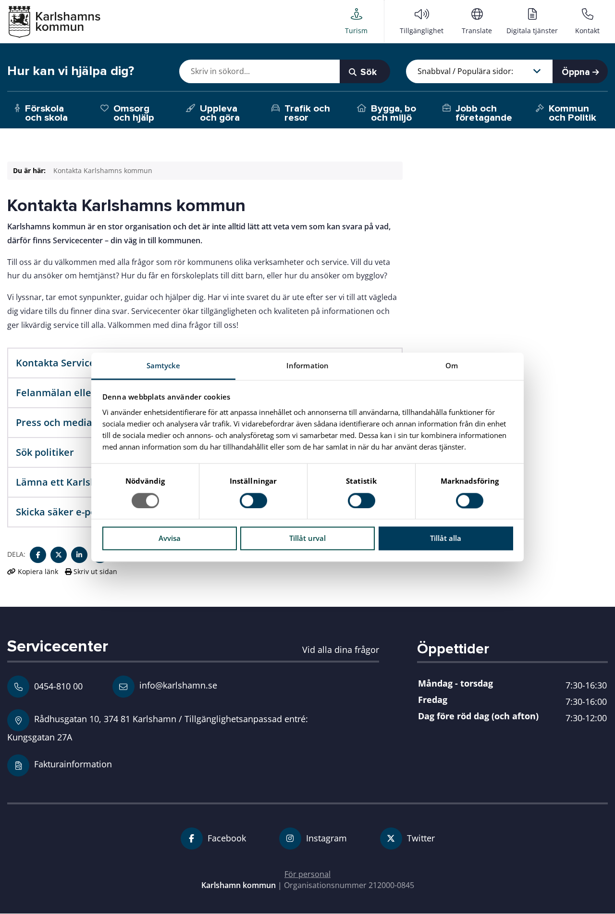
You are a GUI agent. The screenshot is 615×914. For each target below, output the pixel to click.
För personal (307, 874)
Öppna (577, 72)
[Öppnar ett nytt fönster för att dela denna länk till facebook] (38, 555)
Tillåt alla (445, 538)
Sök (367, 72)
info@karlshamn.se (177, 685)
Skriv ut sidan (94, 571)
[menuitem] (356, 21)
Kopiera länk (38, 571)
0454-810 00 (58, 686)
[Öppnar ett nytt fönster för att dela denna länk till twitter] (58, 555)
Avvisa (170, 538)
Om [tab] (451, 365)
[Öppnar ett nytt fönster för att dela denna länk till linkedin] (79, 555)
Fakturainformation (73, 764)
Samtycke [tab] (164, 365)
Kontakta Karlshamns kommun (102, 170)
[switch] (253, 500)
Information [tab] (307, 365)
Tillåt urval (307, 538)
